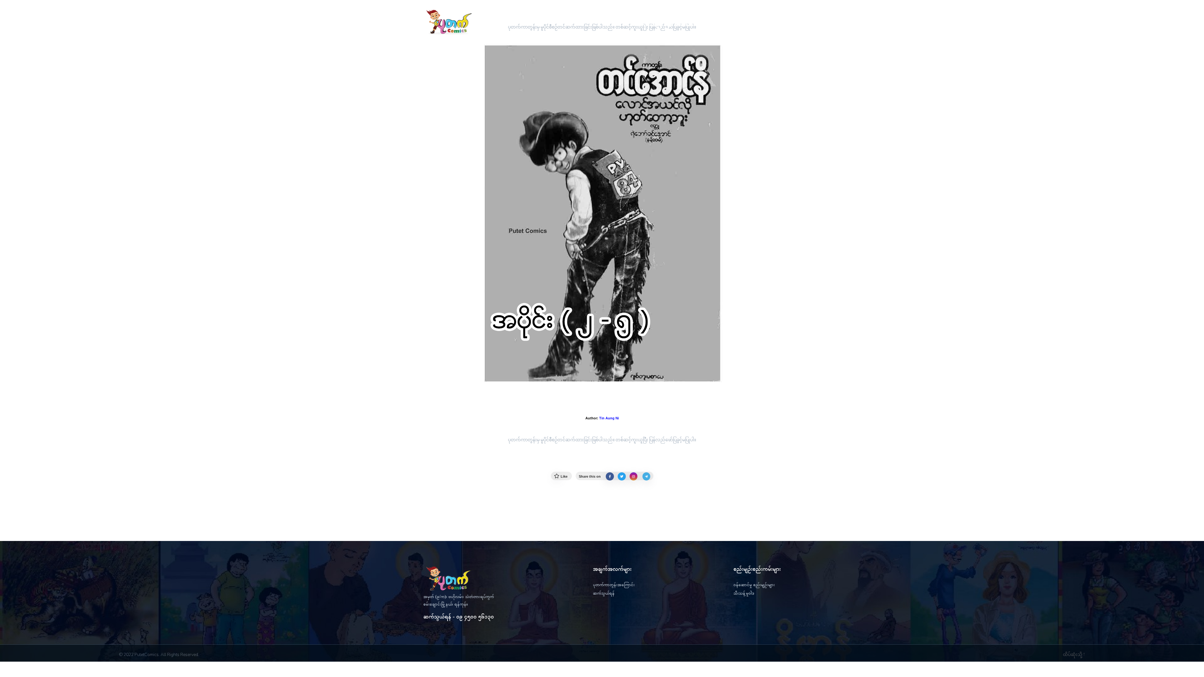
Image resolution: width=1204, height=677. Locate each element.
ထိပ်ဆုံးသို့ (1073, 655)
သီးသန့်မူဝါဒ (743, 593)
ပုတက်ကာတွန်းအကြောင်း (614, 584)
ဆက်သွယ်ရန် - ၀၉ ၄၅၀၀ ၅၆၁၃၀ (458, 616)
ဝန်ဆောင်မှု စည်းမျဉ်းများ (754, 584)
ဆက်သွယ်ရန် (604, 593)
